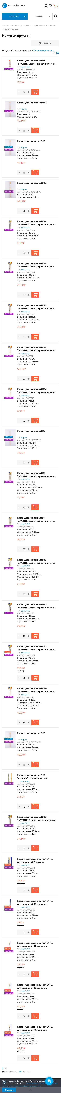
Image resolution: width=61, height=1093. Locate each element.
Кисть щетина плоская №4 (31, 431)
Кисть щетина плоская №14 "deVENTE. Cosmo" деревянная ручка (36, 606)
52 (24, 1071)
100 (28, 1071)
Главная (5, 25)
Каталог (14, 25)
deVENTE (25, 66)
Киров (24, 108)
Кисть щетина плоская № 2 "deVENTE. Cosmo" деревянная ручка (36, 474)
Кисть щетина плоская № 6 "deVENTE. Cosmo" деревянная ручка (36, 223)
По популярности (43, 50)
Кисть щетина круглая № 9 (31, 732)
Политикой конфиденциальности (25, 1085)
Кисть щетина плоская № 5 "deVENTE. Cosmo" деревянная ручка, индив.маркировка (36, 63)
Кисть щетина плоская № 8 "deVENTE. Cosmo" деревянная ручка (36, 265)
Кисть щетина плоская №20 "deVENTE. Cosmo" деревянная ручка (36, 690)
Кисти (52, 25)
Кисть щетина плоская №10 (31, 102)
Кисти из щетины (11, 29)
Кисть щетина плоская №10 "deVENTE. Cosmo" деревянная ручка (36, 561)
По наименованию (22, 50)
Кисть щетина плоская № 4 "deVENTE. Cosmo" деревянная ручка (36, 519)
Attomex (25, 781)
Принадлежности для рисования (34, 25)
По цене (6, 50)
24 (20, 1071)
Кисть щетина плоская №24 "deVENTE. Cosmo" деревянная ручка (36, 390)
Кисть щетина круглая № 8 (31, 140)
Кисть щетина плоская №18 (31, 182)
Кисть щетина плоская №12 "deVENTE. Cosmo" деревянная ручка (36, 307)
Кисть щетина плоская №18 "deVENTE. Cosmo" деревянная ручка (36, 648)
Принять (9, 1090)
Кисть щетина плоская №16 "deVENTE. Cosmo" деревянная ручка (36, 818)
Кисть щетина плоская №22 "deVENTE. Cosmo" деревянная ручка (36, 349)
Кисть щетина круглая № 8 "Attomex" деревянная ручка (32, 776)
